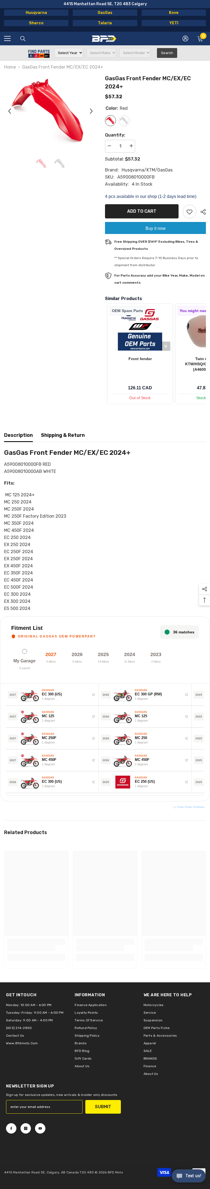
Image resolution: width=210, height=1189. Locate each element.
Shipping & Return (63, 435)
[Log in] (185, 38)
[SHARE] (201, 211)
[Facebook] (11, 1128)
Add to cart (141, 211)
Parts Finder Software (191, 806)
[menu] (7, 38)
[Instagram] (26, 1128)
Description (18, 435)
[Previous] (9, 111)
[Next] (91, 111)
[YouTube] (40, 1128)
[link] (31, 948)
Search (167, 53)
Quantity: (115, 135)
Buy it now (155, 228)
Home (10, 67)
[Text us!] (188, 1176)
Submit (103, 1106)
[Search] (23, 38)
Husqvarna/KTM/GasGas (147, 170)
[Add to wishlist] (189, 211)
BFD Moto (115, 1172)
